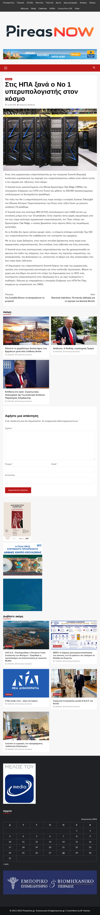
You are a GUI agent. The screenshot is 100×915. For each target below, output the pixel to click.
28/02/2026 (10, 401)
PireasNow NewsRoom (27, 105)
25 (23, 853)
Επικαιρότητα (8, 3)
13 (50, 842)
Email (54, 464)
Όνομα (9, 464)
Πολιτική (49, 3)
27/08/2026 (10, 664)
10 (10, 842)
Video (77, 9)
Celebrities (43, 9)
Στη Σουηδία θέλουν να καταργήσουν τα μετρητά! (24, 297)
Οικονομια (57, 646)
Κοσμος (8, 79)
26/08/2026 (10, 704)
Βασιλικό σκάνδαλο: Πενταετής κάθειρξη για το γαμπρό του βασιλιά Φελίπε (73, 297)
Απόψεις (83, 3)
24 (10, 853)
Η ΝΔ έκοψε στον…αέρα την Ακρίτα (21, 701)
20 (50, 847)
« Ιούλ (6, 864)
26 (36, 853)
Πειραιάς (20, 3)
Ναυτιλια (9, 646)
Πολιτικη (9, 694)
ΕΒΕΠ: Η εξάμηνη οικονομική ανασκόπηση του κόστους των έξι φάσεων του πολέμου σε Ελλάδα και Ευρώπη (74, 655)
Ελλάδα (30, 3)
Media (33, 9)
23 (90, 847)
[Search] (94, 67)
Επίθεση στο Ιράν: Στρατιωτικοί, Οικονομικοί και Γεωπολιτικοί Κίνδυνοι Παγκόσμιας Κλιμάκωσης (25, 395)
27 (50, 853)
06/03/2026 (58, 351)
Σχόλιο (9, 428)
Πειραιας (9, 737)
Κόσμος (92, 3)
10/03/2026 (10, 355)
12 (36, 842)
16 (90, 842)
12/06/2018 (11, 105)
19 (36, 847)
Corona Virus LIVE (65, 9)
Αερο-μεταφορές (70, 3)
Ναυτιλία (39, 3)
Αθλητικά (24, 9)
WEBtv (52, 9)
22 (77, 847)
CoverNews (71, 911)
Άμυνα (58, 3)
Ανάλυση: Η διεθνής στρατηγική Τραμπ (73, 348)
